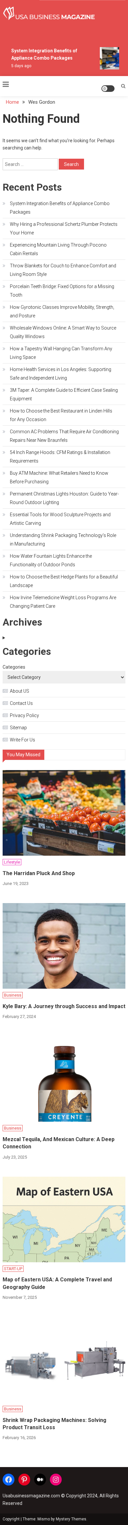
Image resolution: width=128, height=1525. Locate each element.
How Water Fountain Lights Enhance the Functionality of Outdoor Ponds (51, 560)
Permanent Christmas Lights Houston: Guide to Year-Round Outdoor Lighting (64, 498)
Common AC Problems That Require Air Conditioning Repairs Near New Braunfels (64, 436)
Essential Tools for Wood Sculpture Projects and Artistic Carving (60, 519)
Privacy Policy (24, 715)
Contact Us (21, 703)
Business (12, 995)
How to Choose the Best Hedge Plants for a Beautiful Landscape (64, 581)
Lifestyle (12, 862)
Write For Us (22, 739)
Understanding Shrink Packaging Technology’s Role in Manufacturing (63, 540)
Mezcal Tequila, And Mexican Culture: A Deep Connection (59, 1143)
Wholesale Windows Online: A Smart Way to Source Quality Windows (63, 332)
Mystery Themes (71, 1519)
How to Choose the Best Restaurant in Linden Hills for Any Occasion (61, 415)
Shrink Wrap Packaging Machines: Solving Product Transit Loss (54, 1424)
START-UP (13, 1268)
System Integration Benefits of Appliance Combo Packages (60, 208)
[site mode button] (108, 88)
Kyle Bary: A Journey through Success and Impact (64, 1006)
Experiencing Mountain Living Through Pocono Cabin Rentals (58, 249)
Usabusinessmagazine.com (31, 1495)
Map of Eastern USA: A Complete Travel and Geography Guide (57, 1283)
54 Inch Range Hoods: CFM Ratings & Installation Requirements (60, 457)
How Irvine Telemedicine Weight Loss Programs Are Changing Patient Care (63, 602)
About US (19, 691)
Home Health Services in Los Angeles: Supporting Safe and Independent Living (60, 374)
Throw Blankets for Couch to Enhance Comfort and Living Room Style (63, 270)
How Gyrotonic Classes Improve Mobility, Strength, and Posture (62, 311)
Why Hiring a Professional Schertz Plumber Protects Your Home (63, 228)
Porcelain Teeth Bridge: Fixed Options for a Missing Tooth (62, 291)
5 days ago (19, 66)
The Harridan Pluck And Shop (39, 873)
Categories (14, 667)
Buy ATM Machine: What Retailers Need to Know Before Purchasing (59, 477)
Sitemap (18, 727)
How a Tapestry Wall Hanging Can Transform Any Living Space (61, 353)
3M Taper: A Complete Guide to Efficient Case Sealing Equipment (64, 394)
